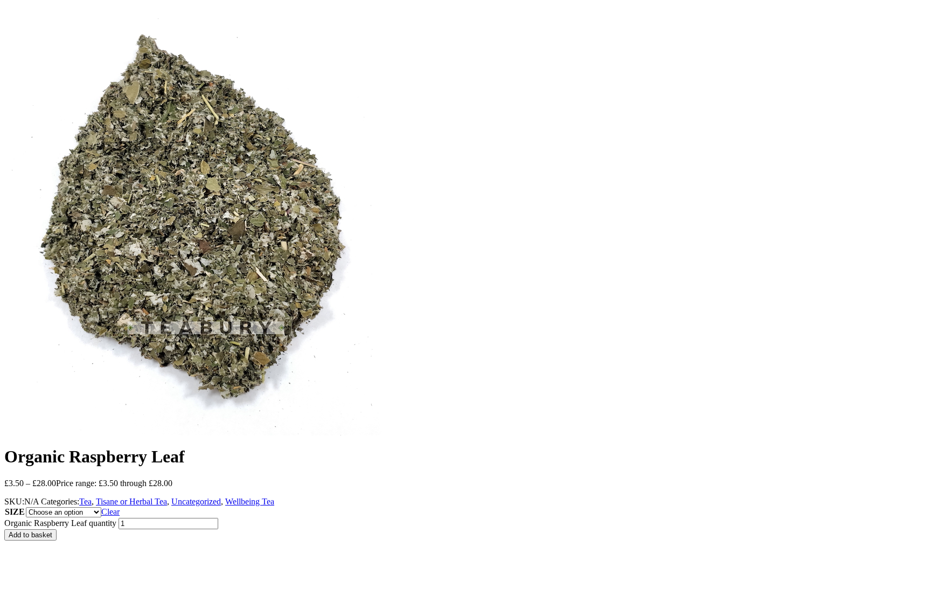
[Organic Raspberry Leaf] (192, 432)
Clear (110, 511)
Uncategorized (196, 501)
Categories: (60, 501)
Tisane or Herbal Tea (131, 501)
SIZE (15, 511)
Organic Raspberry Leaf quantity (60, 523)
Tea (85, 501)
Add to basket (30, 535)
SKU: (14, 501)
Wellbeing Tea (249, 501)
